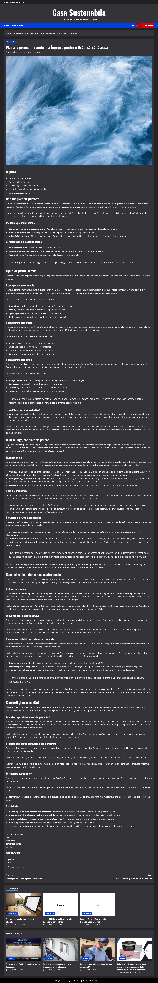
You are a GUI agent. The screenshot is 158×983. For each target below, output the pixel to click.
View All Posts (15, 867)
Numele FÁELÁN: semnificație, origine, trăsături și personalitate (58, 920)
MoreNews (86, 980)
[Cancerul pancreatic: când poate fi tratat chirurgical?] (97, 949)
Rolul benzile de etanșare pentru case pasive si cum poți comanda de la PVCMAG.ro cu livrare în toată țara (132, 967)
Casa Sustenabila (79, 12)
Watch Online (147, 25)
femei (8, 837)
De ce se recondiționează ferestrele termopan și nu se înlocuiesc (57, 965)
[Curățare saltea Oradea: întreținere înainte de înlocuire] (23, 949)
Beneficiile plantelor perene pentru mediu (28, 189)
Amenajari (49, 958)
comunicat (10, 840)
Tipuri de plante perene (19, 182)
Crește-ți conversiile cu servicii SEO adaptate (20, 920)
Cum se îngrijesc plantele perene (23, 185)
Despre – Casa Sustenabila (14, 25)
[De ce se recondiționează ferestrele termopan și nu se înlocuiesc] (60, 949)
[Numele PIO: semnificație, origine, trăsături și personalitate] (97, 904)
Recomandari (11, 42)
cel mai (9, 847)
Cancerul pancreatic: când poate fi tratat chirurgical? (96, 965)
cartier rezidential (14, 844)
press (10, 52)
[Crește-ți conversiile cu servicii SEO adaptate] (23, 904)
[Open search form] (133, 26)
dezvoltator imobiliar (15, 834)
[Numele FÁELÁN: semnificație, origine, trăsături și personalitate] (60, 904)
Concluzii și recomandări (20, 193)
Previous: (24, 877)
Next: (134, 877)
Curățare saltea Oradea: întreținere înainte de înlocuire (23, 965)
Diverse (11, 958)
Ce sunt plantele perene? (20, 178)
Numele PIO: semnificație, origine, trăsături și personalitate (93, 920)
